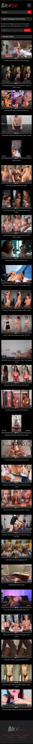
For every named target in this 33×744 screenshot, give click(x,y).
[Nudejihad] (13, 5)
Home (5, 735)
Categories (26, 735)
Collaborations (21, 737)
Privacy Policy (15, 735)
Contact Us (10, 737)
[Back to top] (27, 738)
